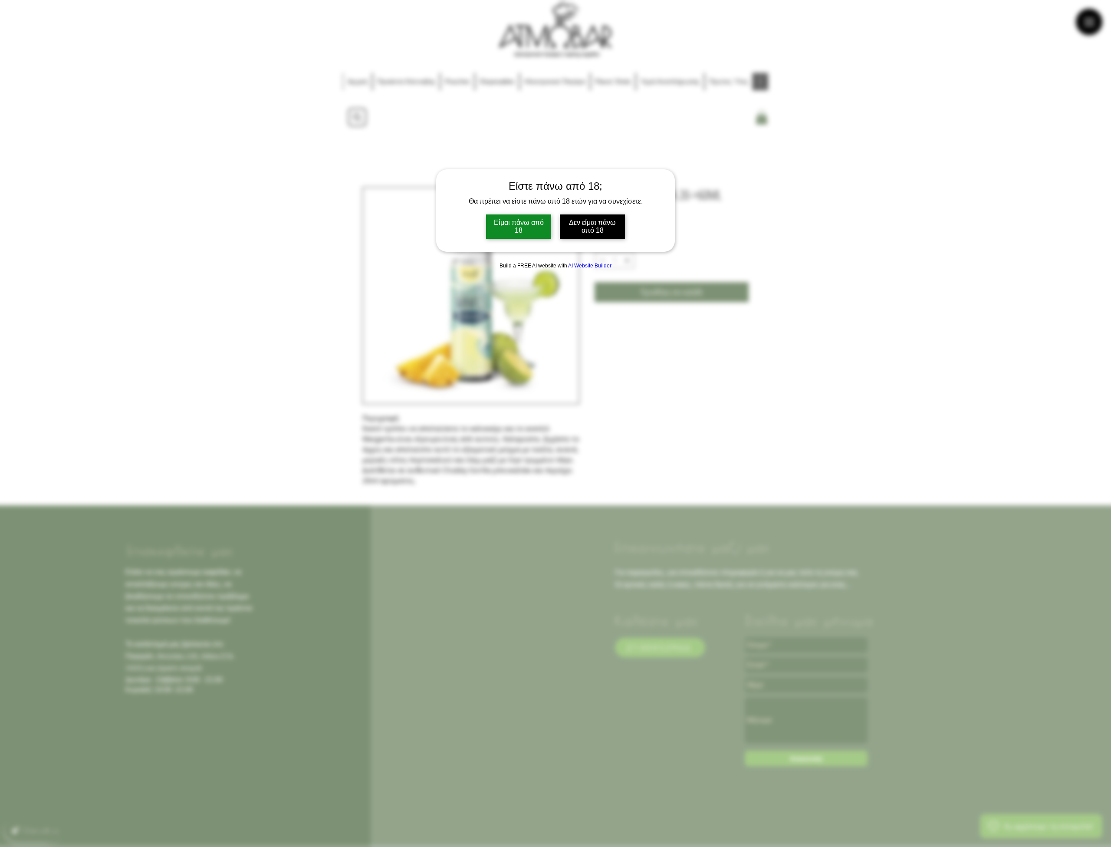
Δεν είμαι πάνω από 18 (592, 226)
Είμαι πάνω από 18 (519, 226)
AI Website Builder (589, 266)
